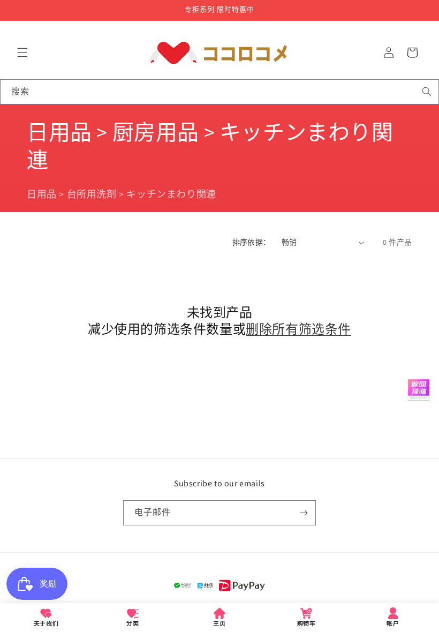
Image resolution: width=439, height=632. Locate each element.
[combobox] (219, 92)
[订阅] (303, 512)
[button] (22, 52)
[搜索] (426, 91)
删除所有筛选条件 (298, 329)
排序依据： (251, 242)
